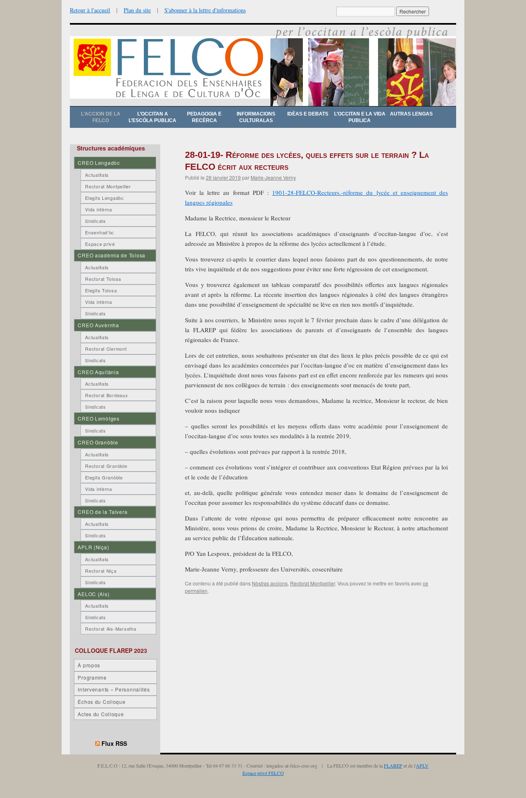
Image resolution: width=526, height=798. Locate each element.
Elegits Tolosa (101, 290)
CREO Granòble (98, 442)
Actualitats (97, 174)
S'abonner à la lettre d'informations (205, 10)
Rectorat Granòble (106, 466)
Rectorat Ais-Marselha (110, 628)
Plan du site (137, 10)
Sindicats (95, 220)
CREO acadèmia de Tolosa (111, 255)
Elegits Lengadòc (104, 197)
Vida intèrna (98, 209)
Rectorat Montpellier (312, 583)
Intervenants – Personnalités (114, 689)
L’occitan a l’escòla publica (152, 117)
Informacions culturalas (256, 117)
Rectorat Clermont (106, 348)
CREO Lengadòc (99, 162)
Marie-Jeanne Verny (273, 177)
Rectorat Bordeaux (106, 395)
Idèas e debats (307, 114)
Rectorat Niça (100, 570)
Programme (92, 677)
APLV (422, 765)
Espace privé (100, 244)
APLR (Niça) (93, 547)
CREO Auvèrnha (98, 325)
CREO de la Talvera (102, 511)
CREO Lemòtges (98, 418)
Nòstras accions (270, 583)
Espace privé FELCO (263, 773)
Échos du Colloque (101, 701)
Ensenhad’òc (99, 232)
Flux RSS (114, 743)
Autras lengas (411, 114)
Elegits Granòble (104, 477)
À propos (89, 665)
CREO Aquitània (98, 371)
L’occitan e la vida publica (359, 117)
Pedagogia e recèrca (204, 117)
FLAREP (393, 765)
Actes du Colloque (101, 713)
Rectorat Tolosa (103, 278)
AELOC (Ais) (93, 593)
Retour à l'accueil (90, 10)
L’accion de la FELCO (100, 117)
